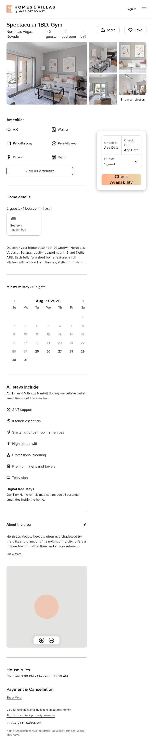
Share (111, 30)
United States (41, 731)
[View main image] (46, 73)
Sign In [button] (131, 9)
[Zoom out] (51, 640)
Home (10, 731)
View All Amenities (39, 171)
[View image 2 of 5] (103, 57)
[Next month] (83, 301)
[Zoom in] (41, 640)
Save (138, 30)
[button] (37, 351)
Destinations (23, 731)
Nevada (57, 731)
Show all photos (133, 100)
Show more (14, 554)
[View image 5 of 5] (132, 89)
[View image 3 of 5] (132, 57)
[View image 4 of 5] (103, 89)
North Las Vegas (73, 731)
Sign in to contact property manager (30, 715)
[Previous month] (14, 301)
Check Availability (121, 179)
